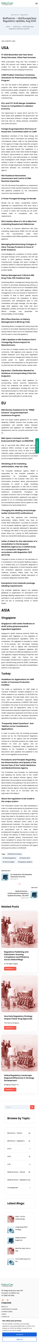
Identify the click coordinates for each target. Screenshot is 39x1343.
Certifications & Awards (9, 1309)
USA (2, 41)
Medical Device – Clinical (16, 1172)
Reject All (20, 1339)
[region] (19, 1330)
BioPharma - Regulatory (19, 15)
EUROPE (8, 41)
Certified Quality (6, 1311)
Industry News (25, 858)
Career (3, 1314)
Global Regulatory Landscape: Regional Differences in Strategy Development (19, 1078)
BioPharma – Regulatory (16, 1141)
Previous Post (5, 871)
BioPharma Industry (15, 854)
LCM (8, 1164)
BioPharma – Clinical (14, 1133)
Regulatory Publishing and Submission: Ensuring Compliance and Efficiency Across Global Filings (16, 956)
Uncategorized (12, 1188)
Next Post (34, 887)
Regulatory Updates (26, 862)
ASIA (13, 41)
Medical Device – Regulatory (17, 1180)
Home (8, 27)
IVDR (9, 1156)
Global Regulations (10, 858)
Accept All (19, 1334)
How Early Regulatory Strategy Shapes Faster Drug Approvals (18, 1017)
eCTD (9, 1149)
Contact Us (5, 1316)
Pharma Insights (9, 862)
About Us (4, 1307)
